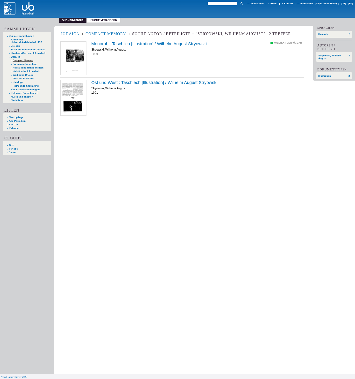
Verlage (13, 148)
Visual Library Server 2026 (14, 377)
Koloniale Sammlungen (24, 93)
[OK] (241, 3)
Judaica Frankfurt (23, 78)
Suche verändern (104, 20)
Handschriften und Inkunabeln (28, 53)
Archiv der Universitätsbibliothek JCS (26, 41)
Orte (11, 145)
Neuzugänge (16, 117)
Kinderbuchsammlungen (25, 89)
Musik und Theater (22, 96)
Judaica (15, 56)
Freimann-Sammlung (25, 64)
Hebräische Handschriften (28, 67)
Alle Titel (14, 124)
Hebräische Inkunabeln (26, 71)
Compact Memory (23, 60)
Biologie (16, 46)
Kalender (14, 128)
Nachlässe (17, 100)
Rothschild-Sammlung (26, 85)
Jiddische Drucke (23, 75)
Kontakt (288, 3)
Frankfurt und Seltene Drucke (28, 49)
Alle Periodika (17, 121)
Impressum (306, 3)
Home (273, 3)
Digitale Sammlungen (21, 36)
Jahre (12, 152)
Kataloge (18, 82)
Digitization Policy (327, 3)
